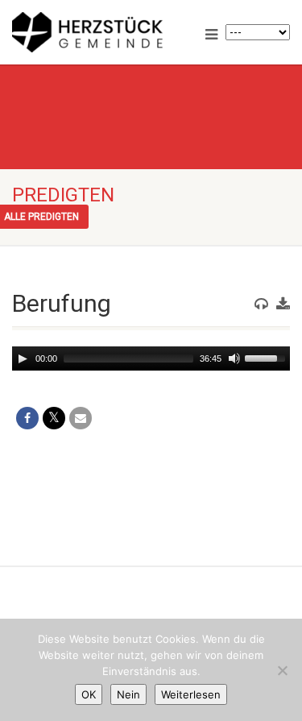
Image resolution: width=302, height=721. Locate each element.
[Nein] (282, 670)
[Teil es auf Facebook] (27, 418)
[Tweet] (54, 418)
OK (88, 694)
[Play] (22, 358)
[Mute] (234, 358)
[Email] (80, 418)
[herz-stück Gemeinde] (100, 32)
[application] (151, 358)
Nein (128, 694)
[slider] (267, 356)
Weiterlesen (191, 694)
